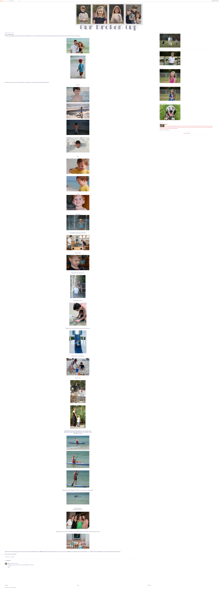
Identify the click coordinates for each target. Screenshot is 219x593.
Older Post (149, 585)
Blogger (188, 133)
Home (78, 585)
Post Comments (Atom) (12, 587)
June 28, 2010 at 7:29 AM (14, 563)
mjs (167, 124)
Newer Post (6, 585)
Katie (8, 563)
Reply (9, 567)
